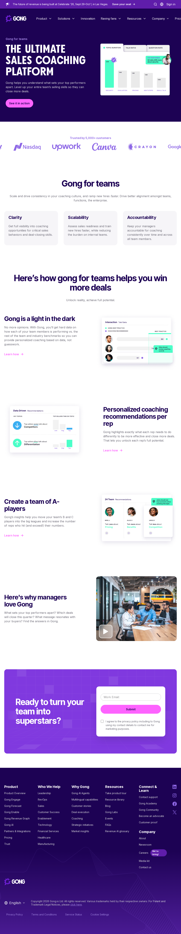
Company (158, 18)
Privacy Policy (14, 914)
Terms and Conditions (44, 914)
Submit (131, 709)
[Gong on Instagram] (175, 795)
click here (76, 904)
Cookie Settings (99, 914)
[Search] (155, 4)
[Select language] (162, 4)
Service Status (73, 914)
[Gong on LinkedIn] (175, 787)
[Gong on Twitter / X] (175, 812)
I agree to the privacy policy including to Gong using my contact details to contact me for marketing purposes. (133, 725)
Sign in (170, 4)
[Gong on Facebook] (175, 804)
